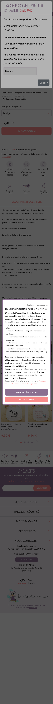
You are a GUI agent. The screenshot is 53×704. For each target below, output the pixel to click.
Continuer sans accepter (37, 305)
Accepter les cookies (27, 392)
